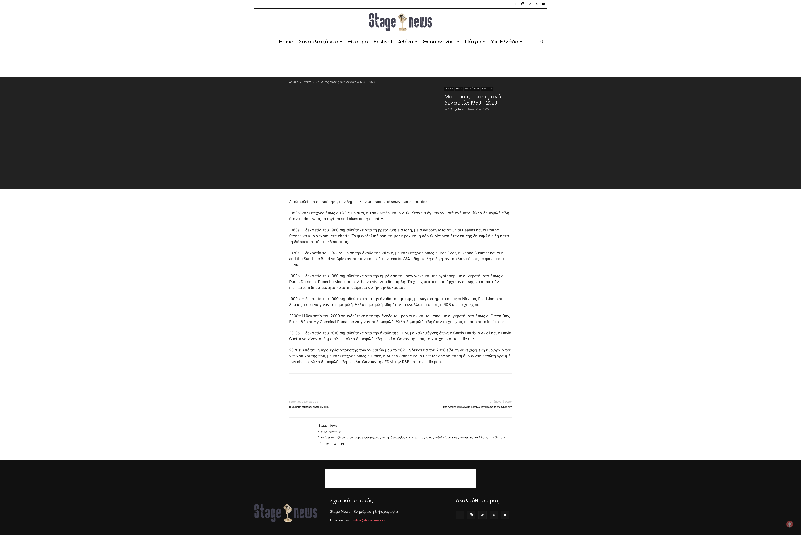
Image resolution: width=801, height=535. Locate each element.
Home (286, 41)
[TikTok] (529, 4)
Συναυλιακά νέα (319, 41)
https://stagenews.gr (329, 431)
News (458, 89)
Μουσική (487, 89)
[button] (542, 42)
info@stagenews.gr (369, 520)
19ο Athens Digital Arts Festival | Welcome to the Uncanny (477, 407)
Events (307, 82)
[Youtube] (543, 4)
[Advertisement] (400, 62)
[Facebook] (516, 4)
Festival (383, 41)
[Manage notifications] (789, 524)
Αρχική (293, 82)
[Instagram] (523, 4)
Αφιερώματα (472, 89)
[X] (536, 4)
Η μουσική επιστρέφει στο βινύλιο (309, 407)
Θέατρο (358, 41)
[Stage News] (400, 22)
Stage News (457, 109)
